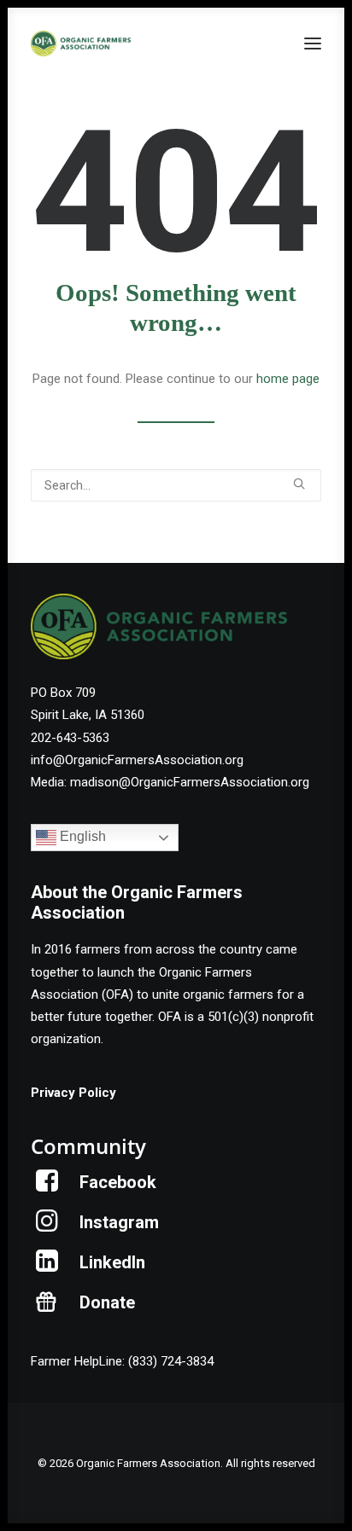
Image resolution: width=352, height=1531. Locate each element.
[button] (312, 43)
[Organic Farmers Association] (81, 43)
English (81, 837)
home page (288, 378)
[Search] (176, 485)
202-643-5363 (70, 737)
